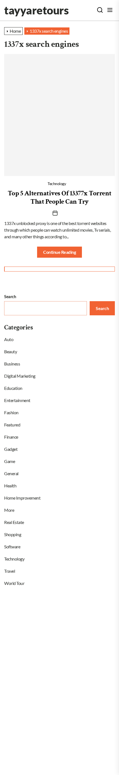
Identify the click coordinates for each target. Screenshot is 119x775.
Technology (57, 183)
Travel (9, 571)
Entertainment (17, 400)
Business (12, 363)
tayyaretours (36, 10)
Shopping (12, 534)
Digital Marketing (19, 375)
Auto (8, 339)
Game (9, 461)
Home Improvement (22, 497)
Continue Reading (59, 252)
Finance (11, 436)
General (11, 473)
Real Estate (14, 522)
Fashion (11, 412)
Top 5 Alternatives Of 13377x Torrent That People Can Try (60, 197)
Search (10, 296)
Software (12, 546)
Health (10, 485)
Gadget (10, 449)
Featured (12, 424)
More (9, 510)
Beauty (10, 351)
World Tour (14, 583)
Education (13, 388)
